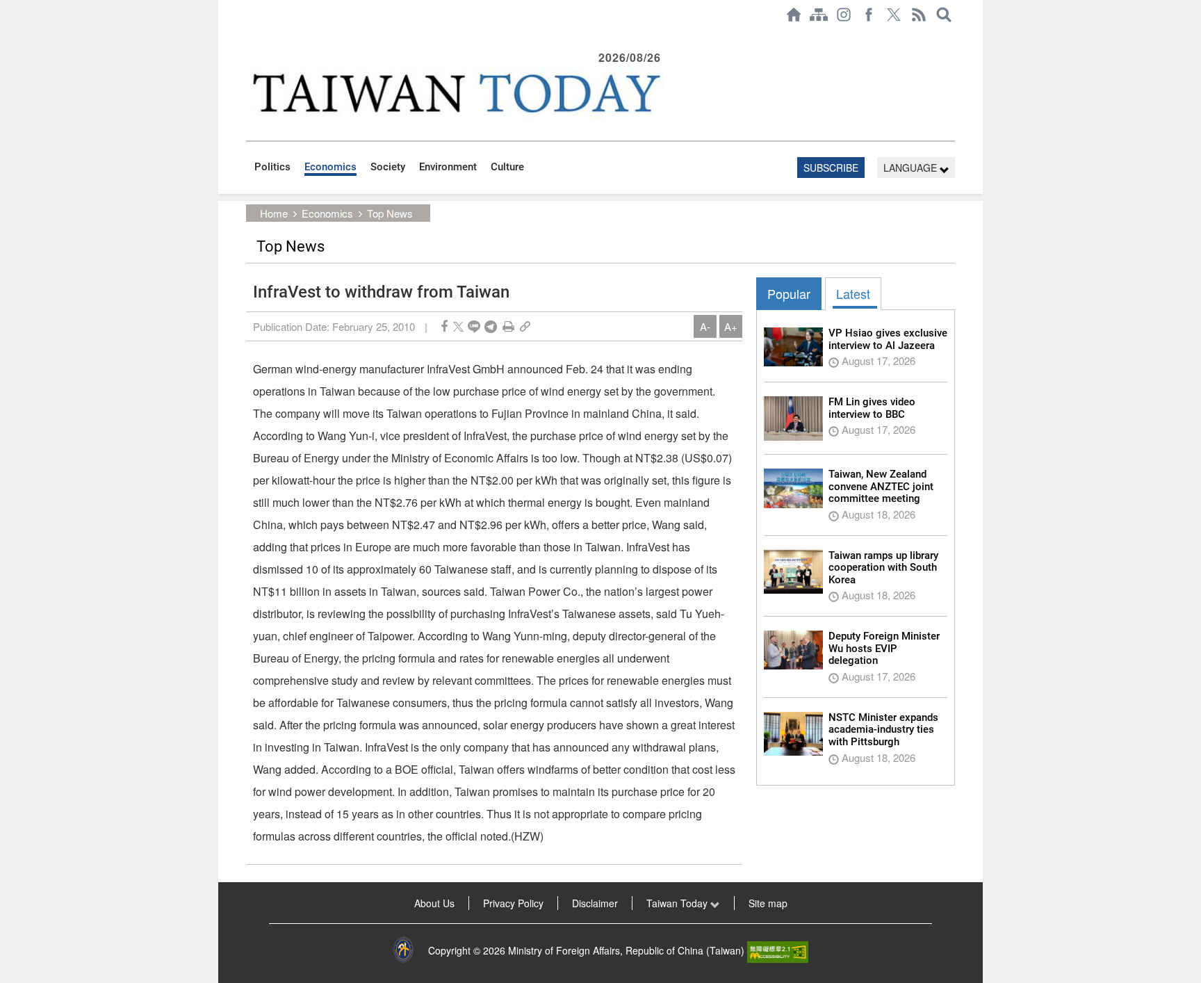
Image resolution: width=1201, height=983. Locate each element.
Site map (768, 903)
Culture (507, 167)
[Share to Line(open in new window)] (474, 326)
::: (250, 36)
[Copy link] (525, 326)
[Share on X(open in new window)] (458, 326)
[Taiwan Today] (455, 93)
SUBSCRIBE (830, 167)
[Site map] (819, 14)
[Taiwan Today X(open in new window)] (894, 14)
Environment (448, 167)
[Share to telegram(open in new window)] (490, 326)
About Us (434, 903)
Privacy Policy (513, 903)
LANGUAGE (911, 167)
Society (387, 167)
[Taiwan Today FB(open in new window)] (869, 14)
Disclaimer (595, 903)
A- (705, 326)
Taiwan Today (678, 903)
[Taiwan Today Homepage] (794, 14)
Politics (272, 167)
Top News (390, 213)
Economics (330, 167)
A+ (730, 326)
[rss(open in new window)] (919, 14)
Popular (788, 293)
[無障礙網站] (777, 950)
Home (274, 213)
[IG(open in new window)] (844, 14)
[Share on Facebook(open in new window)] (444, 326)
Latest (853, 293)
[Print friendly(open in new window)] (508, 326)
